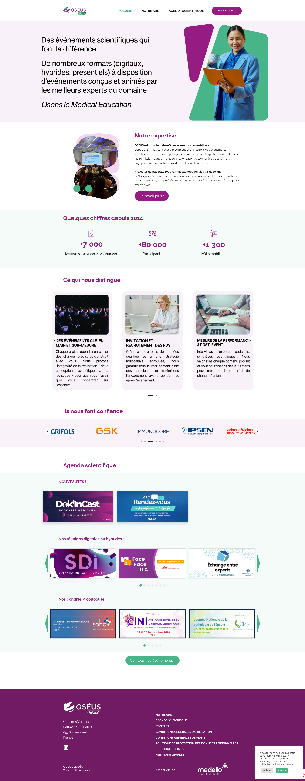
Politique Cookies (170, 749)
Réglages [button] (266, 770)
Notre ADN (150, 11)
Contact (162, 726)
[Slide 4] (156, 441)
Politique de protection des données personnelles (197, 743)
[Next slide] (251, 339)
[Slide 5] (160, 441)
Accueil (125, 11)
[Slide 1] (150, 396)
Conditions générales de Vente (180, 737)
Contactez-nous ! (227, 10)
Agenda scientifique (186, 11)
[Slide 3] (150, 441)
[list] (152, 339)
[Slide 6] (164, 441)
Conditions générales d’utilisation (184, 731)
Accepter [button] (282, 770)
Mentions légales (170, 754)
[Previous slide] (54, 339)
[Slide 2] (156, 396)
